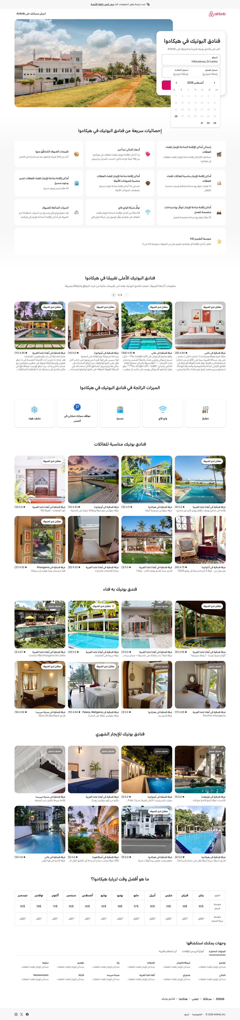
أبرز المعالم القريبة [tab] (168, 951)
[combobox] (191, 62)
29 (214, 123)
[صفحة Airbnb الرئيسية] (217, 14)
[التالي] (113, 295)
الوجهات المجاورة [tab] (217, 951)
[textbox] (206, 74)
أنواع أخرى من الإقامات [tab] (193, 951)
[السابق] (126, 295)
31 (202, 123)
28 (176, 116)
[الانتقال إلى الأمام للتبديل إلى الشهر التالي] (176, 83)
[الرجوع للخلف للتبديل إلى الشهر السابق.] (214, 83)
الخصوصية (197, 1014)
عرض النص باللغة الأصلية (102, 4)
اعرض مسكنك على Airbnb (31, 13)
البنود (186, 1014)
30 (208, 123)
